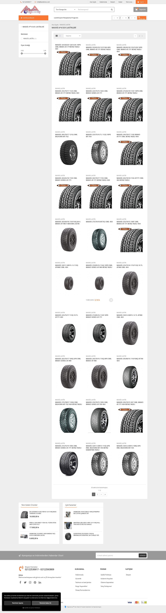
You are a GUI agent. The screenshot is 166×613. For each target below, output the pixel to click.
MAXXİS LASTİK (29, 38)
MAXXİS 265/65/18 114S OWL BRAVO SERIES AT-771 (66, 179)
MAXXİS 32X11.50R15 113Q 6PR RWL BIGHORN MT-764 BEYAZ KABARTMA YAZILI (98, 448)
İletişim (112, 2)
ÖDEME (103, 569)
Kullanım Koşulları (107, 579)
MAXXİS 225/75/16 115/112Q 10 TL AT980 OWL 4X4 (130, 266)
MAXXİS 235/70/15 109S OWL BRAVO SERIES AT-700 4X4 (97, 403)
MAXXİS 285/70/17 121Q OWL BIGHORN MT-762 (66, 136)
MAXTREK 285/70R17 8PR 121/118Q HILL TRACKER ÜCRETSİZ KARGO (87, 523)
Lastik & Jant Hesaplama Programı (66, 18)
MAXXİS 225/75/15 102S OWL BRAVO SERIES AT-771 (97, 92)
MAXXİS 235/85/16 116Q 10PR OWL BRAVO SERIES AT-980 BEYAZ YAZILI (99, 266)
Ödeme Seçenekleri (107, 582)
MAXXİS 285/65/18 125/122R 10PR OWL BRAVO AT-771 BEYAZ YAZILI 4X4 (129, 49)
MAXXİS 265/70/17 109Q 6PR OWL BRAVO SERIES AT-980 (68, 360)
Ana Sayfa (93, 2)
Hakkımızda (103, 2)
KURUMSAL (79, 569)
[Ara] (112, 9)
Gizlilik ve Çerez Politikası (32, 608)
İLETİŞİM (128, 569)
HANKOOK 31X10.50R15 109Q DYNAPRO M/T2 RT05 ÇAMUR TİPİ (86, 512)
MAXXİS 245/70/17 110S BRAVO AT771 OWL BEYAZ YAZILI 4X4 (128, 136)
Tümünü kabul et (45, 603)
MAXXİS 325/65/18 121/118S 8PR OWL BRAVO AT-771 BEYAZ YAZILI (98, 48)
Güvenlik (78, 579)
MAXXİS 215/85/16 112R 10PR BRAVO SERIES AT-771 (97, 316)
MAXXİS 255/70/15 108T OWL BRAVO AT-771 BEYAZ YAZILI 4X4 (129, 223)
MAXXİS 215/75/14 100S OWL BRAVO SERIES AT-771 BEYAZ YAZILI (68, 447)
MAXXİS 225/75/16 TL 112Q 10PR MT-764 (98, 136)
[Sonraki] (142, 36)
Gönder (142, 555)
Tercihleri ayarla (17, 603)
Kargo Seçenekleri (81, 586)
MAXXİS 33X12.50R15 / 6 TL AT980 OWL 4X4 (129, 316)
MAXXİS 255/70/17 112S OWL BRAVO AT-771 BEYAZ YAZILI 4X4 (67, 92)
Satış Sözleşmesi (106, 586)
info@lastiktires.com (43, 2)
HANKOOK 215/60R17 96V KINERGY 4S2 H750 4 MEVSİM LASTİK (42, 534)
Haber (120, 2)
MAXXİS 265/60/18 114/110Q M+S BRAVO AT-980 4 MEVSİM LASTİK (67, 223)
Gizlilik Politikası (106, 575)
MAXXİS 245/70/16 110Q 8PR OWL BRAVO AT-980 (99, 360)
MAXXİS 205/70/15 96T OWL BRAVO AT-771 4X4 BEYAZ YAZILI (130, 403)
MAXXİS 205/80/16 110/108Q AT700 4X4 (130, 360)
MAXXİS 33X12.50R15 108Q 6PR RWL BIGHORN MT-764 (128, 447)
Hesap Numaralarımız (82, 590)
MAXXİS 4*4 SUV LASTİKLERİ (33, 27)
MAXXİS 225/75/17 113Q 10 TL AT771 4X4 (66, 316)
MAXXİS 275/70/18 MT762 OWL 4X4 (99, 222)
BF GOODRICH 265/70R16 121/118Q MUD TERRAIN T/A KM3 (42, 512)
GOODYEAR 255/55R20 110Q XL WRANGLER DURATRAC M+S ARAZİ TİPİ (86, 534)
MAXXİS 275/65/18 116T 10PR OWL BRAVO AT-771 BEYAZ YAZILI (130, 92)
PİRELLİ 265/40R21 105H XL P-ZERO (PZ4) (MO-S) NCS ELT (42, 523)
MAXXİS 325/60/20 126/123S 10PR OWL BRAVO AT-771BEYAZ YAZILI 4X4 (68, 47)
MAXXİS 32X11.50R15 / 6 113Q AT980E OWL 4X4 (66, 266)
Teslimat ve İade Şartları (83, 582)
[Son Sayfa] (105, 494)
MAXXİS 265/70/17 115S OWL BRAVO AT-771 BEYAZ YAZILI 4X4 (98, 179)
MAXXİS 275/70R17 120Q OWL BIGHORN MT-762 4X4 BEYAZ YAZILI (68, 403)
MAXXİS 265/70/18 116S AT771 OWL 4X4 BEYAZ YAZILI (130, 179)
